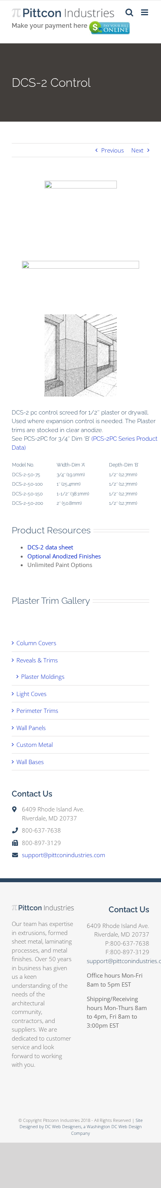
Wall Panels (31, 728)
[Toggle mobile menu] (145, 12)
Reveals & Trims (37, 660)
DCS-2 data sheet (50, 547)
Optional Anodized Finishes (64, 556)
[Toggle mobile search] (129, 12)
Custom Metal (34, 744)
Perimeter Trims (37, 710)
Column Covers (36, 643)
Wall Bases (30, 762)
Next (137, 150)
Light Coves (31, 694)
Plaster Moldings (42, 676)
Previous (112, 150)
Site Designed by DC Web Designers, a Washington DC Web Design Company (81, 1126)
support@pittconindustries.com (63, 855)
